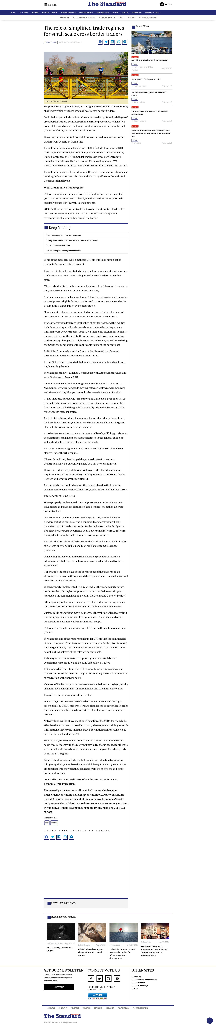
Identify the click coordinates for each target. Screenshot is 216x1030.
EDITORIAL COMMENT (50, 13)
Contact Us (63, 1008)
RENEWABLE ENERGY (152, 13)
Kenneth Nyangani (140, 121)
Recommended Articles (63, 916)
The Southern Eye (108, 18)
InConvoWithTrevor (148, 18)
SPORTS (115, 13)
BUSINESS (35, 13)
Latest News (142, 26)
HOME (13, 13)
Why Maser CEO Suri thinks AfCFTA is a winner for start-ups (73, 241)
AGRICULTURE (137, 13)
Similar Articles (63, 903)
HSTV (122, 18)
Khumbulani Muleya (55, 943)
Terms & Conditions (140, 1008)
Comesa (54, 823)
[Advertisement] (86, 873)
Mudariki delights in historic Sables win (64, 235)
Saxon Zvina (116, 945)
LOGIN (169, 4)
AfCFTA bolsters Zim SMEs (59, 246)
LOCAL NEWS (23, 13)
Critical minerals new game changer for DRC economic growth (91, 952)
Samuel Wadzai (66, 42)
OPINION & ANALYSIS (68, 13)
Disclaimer (110, 1008)
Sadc (47, 823)
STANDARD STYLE (102, 13)
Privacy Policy (123, 1008)
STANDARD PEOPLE (86, 13)
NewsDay (65, 18)
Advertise (75, 1008)
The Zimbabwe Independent (85, 18)
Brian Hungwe (85, 945)
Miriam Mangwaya (140, 86)
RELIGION (125, 13)
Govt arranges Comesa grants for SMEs (64, 251)
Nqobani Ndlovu (139, 102)
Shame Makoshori (140, 67)
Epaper (132, 18)
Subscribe (86, 1008)
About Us (51, 1008)
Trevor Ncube (138, 143)
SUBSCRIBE (59, 987)
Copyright (98, 1008)
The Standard (139, 983)
